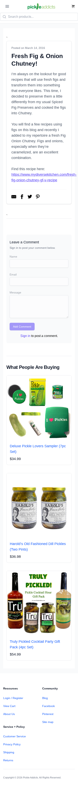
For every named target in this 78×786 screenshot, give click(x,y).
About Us (9, 714)
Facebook (48, 706)
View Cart (9, 706)
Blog (45, 698)
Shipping (8, 752)
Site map (47, 722)
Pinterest (47, 714)
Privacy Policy (12, 744)
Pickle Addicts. (31, 777)
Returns (8, 760)
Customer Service (14, 736)
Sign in (25, 336)
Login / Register (13, 698)
